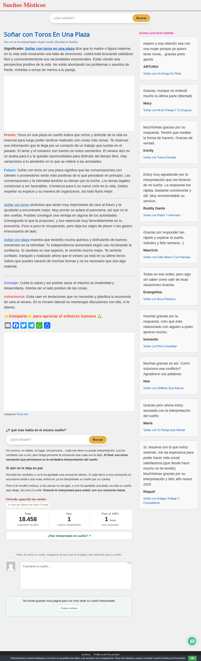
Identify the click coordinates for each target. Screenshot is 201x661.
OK (192, 658)
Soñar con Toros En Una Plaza (47, 34)
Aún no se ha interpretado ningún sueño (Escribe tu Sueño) (41, 42)
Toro (26, 414)
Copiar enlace (69, 608)
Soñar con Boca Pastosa (159, 299)
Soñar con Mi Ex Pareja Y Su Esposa (167, 110)
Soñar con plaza (16, 240)
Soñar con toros (16, 205)
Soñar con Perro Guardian (160, 346)
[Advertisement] (69, 103)
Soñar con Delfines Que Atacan (163, 388)
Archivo (86, 654)
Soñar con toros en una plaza (49, 49)
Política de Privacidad (106, 654)
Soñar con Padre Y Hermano (161, 215)
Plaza (20, 414)
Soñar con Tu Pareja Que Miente (164, 430)
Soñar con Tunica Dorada (159, 157)
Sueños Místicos (24, 4)
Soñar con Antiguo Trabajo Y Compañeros (161, 501)
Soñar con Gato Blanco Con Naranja (166, 257)
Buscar (141, 18)
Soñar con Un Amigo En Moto (162, 73)
